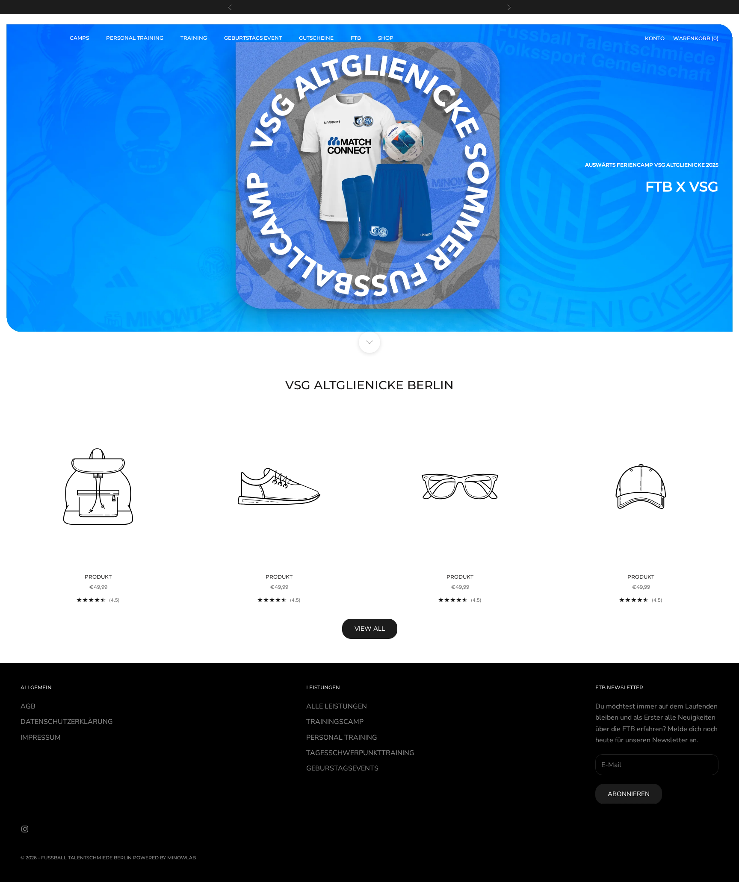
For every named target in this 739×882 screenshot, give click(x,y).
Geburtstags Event (253, 38)
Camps (79, 38)
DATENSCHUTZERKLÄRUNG (67, 721)
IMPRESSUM (41, 737)
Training (193, 38)
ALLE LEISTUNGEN (336, 706)
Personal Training (134, 38)
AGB (28, 706)
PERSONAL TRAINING (341, 737)
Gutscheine (316, 38)
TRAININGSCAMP (335, 721)
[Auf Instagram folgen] (25, 829)
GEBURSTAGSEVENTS (342, 768)
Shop (385, 38)
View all (370, 628)
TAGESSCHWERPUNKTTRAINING (360, 753)
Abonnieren (629, 794)
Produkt (98, 576)
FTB (356, 38)
